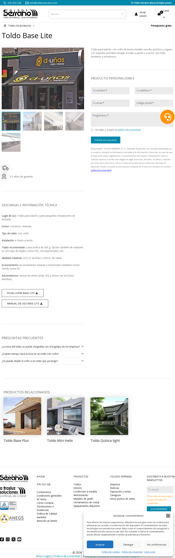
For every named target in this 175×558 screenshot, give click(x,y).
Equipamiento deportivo (86, 506)
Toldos (77, 484)
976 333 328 (14, 2)
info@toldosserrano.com (43, 2)
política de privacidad (129, 129)
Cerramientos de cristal (86, 502)
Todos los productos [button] (19, 25)
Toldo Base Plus (16, 440)
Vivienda (26, 226)
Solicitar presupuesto (106, 140)
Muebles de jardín (83, 498)
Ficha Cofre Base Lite (21, 293)
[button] (168, 515)
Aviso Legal (149, 551)
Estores (77, 488)
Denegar (128, 544)
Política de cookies (111, 551)
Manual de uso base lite (23, 303)
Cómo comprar (45, 502)
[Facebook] (2, 539)
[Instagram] (8, 539)
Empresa (115, 484)
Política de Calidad (47, 513)
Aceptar (100, 544)
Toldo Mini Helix (60, 440)
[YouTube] (19, 539)
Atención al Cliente (47, 520)
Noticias (114, 488)
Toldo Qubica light (105, 440)
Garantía (41, 517)
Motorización (80, 495)
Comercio (15, 226)
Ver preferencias (156, 544)
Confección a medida (85, 491)
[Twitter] (13, 539)
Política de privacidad (132, 551)
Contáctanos (44, 492)
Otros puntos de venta (122, 498)
